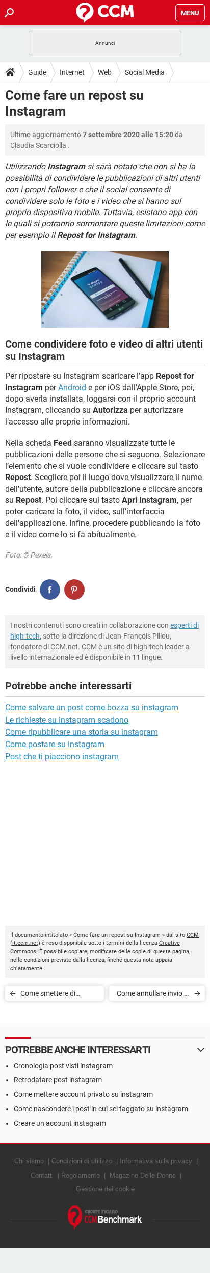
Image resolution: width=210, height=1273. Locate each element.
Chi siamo (29, 1161)
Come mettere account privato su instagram (83, 1094)
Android (72, 387)
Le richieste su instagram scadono (66, 720)
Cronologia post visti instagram (63, 1066)
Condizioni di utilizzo (81, 1161)
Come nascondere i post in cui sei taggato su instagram (101, 1109)
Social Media (145, 72)
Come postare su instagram (54, 744)
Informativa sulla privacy (156, 1161)
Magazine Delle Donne (143, 1175)
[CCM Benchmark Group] (105, 1217)
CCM (193, 935)
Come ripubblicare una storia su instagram (81, 732)
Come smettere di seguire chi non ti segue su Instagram (57, 995)
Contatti (42, 1175)
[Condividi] (50, 589)
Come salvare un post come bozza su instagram (91, 707)
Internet (72, 72)
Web (105, 72)
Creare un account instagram (60, 1123)
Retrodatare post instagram (58, 1080)
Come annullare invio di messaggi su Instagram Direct (152, 995)
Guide (37, 72)
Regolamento (80, 1175)
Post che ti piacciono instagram (62, 756)
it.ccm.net (25, 943)
